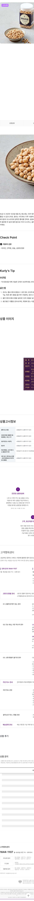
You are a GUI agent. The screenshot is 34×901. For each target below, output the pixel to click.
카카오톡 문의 (6, 858)
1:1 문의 (7, 863)
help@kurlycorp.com (11, 873)
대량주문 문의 (6, 869)
